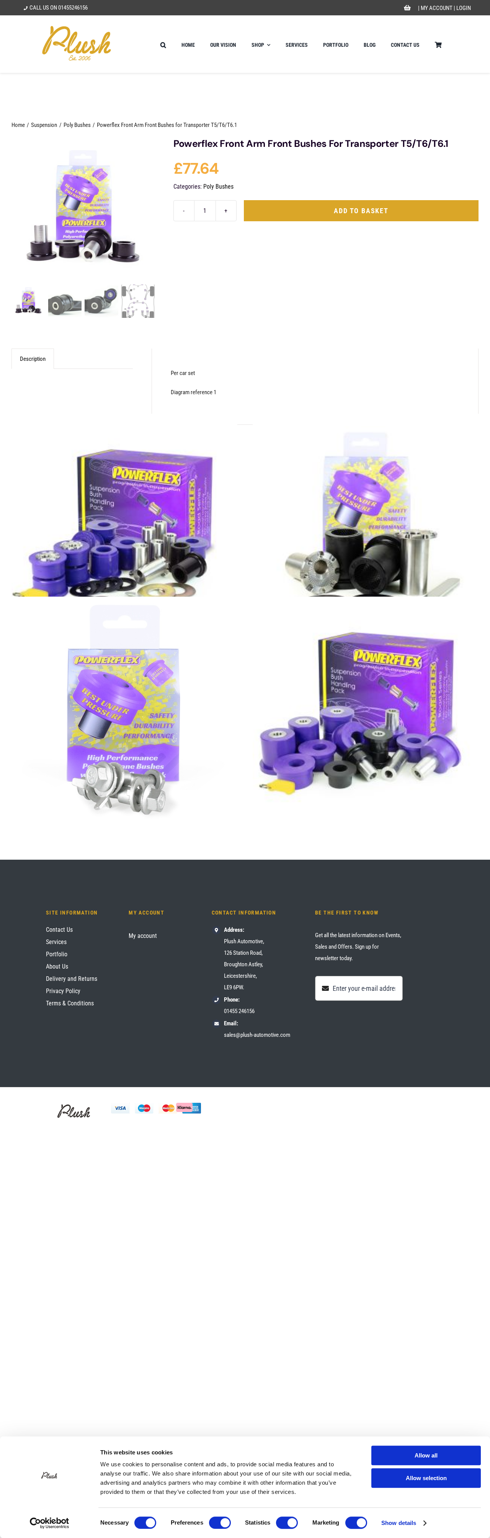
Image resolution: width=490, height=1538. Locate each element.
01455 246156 (239, 1011)
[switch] (220, 1523)
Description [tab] (33, 358)
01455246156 (73, 7)
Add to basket (361, 211)
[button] (163, 44)
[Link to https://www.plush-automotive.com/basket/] (407, 8)
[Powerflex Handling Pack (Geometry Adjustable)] (124, 526)
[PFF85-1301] (83, 210)
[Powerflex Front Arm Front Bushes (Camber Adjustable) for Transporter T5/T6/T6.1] (366, 526)
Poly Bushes (218, 186)
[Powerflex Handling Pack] (366, 710)
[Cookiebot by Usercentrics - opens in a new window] (49, 1523)
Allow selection (426, 1478)
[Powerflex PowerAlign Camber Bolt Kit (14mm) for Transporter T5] (124, 710)
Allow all (426, 1455)
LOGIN (463, 8)
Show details (398, 1523)
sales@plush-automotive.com (257, 1034)
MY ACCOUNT (436, 8)
